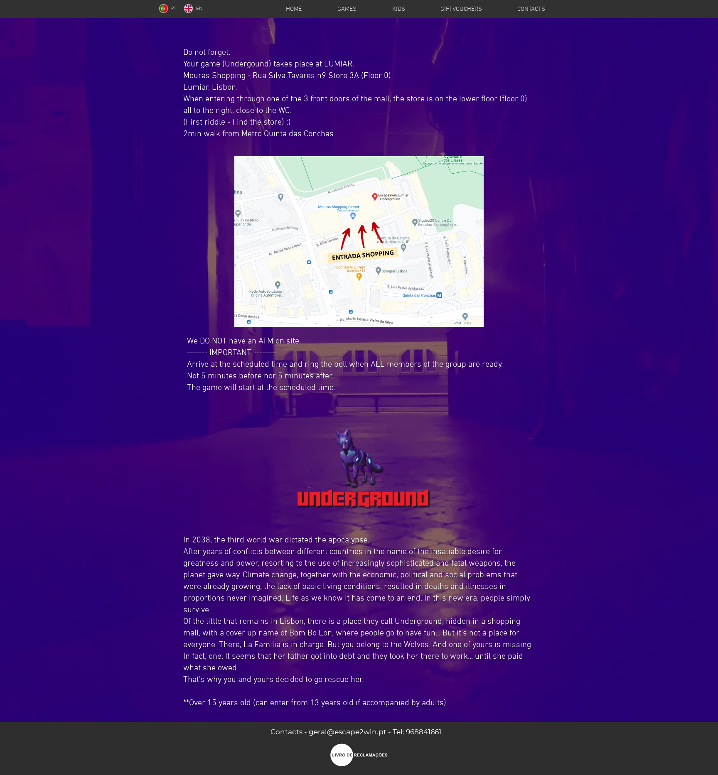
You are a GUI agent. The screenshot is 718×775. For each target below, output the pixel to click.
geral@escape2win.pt (347, 732)
